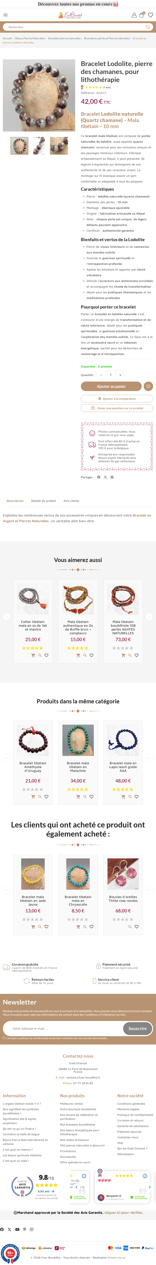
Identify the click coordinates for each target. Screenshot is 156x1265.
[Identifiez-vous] (134, 15)
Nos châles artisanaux (74, 1139)
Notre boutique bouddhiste (78, 1109)
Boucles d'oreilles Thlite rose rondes (123, 899)
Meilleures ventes (71, 1103)
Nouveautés (68, 1156)
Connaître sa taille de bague (21, 1134)
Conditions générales (131, 1103)
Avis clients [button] (71, 500)
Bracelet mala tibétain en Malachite (78, 767)
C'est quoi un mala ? (16, 1160)
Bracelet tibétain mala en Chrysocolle (78, 900)
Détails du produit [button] (43, 500)
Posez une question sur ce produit (117, 408)
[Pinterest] (112, 477)
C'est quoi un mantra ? (18, 1149)
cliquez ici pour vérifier (123, 1213)
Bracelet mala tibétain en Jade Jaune (33, 900)
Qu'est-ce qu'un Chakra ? (19, 1128)
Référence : (88, 92)
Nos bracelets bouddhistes (77, 1124)
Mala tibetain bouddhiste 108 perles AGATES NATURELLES (123, 627)
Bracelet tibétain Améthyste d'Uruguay (33, 767)
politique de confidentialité (34, 1038)
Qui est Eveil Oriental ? (132, 1148)
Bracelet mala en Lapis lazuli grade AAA (123, 767)
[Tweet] (105, 477)
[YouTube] (17, 1229)
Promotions (68, 1151)
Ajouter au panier (111, 386)
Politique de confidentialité (135, 1114)
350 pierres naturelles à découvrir (82, 1145)
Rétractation (125, 1154)
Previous (6, 616)
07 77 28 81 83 (83, 1083)
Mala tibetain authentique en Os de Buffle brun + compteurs (78, 627)
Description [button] (15, 500)
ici (115, 4)
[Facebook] (2, 1229)
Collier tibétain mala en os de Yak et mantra (33, 625)
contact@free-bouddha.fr (83, 1077)
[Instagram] (31, 1229)
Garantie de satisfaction (133, 1126)
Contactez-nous (127, 1137)
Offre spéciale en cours (75, 1162)
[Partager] (99, 477)
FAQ (120, 1143)
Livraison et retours (130, 1120)
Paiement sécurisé (129, 1131)
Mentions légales (128, 1109)
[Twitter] (9, 1229)
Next (149, 616)
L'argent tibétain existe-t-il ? (22, 1103)
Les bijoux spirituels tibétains (22, 1155)
